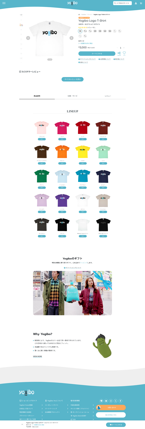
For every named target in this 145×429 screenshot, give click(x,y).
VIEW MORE (37, 356)
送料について (84, 62)
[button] (82, 27)
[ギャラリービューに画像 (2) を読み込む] (21, 20)
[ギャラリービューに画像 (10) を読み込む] (21, 59)
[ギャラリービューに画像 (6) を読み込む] (21, 39)
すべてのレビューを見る (73, 79)
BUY (42, 139)
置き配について (119, 59)
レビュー (108, 96)
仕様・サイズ (72, 96)
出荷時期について (105, 59)
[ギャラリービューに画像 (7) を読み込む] (21, 44)
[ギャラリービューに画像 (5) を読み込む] (21, 35)
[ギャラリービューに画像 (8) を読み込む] (21, 49)
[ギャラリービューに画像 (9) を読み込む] (21, 54)
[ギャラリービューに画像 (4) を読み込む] (21, 30)
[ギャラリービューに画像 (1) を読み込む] (21, 15)
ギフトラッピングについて (88, 59)
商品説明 (37, 96)
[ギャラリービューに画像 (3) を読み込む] (21, 25)
